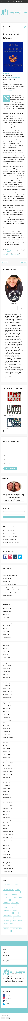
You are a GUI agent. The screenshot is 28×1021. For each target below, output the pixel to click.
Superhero (20, 920)
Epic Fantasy (6, 892)
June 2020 (5, 745)
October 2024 (6, 626)
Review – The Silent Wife (8, 415)
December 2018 (7, 797)
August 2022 (6, 674)
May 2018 (5, 817)
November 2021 (7, 700)
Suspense (5, 923)
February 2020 (6, 757)
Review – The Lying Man (8, 402)
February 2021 (6, 723)
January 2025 (6, 620)
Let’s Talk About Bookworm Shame (11, 542)
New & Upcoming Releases (11, 590)
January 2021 (6, 725)
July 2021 (5, 708)
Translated (6, 928)
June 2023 (5, 648)
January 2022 (6, 694)
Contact (5, 952)
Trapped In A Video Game (16, 928)
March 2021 (6, 720)
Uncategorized (6, 595)
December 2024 (7, 623)
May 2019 (5, 783)
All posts (9, 376)
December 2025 (7, 611)
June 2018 (5, 814)
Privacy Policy (6, 961)
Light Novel (6, 899)
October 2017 (6, 837)
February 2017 (6, 860)
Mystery (5, 905)
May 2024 (5, 631)
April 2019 (5, 785)
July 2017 (5, 845)
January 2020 (6, 760)
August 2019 (6, 774)
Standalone (6, 920)
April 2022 (5, 685)
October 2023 (6, 640)
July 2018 (5, 811)
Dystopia (17, 889)
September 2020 (7, 737)
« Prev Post (4, 262)
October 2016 (6, 871)
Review (9, 253)
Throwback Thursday (8, 30)
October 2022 (6, 671)
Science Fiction (15, 253)
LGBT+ (20, 897)
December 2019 (7, 763)
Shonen (10, 918)
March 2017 (6, 857)
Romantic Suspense (8, 915)
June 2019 (5, 780)
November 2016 (7, 868)
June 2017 (5, 848)
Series (21, 253)
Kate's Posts (20, 500)
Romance (16, 912)
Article (5, 572)
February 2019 (6, 791)
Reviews (5, 581)
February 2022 (6, 691)
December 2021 (7, 697)
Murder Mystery (15, 902)
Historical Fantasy (8, 897)
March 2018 (6, 823)
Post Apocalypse (7, 910)
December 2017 (7, 831)
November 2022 (7, 668)
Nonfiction (19, 905)
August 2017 (6, 843)
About (4, 958)
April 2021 (5, 717)
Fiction (18, 892)
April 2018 (5, 820)
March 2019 (6, 788)
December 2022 (7, 665)
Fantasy (9, 250)
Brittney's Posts (9, 500)
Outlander (6, 73)
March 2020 (6, 754)
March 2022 (6, 688)
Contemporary (12, 886)
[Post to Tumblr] (21, 250)
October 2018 (6, 803)
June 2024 (5, 628)
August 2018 (6, 808)
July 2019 (5, 777)
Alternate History (7, 884)
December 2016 (7, 865)
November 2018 (7, 800)
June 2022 (5, 680)
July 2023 (5, 645)
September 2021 (7, 703)
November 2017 (7, 834)
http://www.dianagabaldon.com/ (13, 77)
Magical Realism (14, 899)
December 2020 (7, 728)
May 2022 (5, 683)
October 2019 (6, 768)
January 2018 (6, 828)
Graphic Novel (7, 894)
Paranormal (12, 907)
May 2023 (5, 651)
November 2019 (7, 765)
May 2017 (5, 851)
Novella (5, 907)
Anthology (16, 884)
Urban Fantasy (7, 931)
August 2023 (6, 643)
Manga (21, 899)
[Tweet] (18, 250)
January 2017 (6, 863)
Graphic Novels (8, 587)
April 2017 (5, 854)
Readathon (15, 910)
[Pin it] (23, 250)
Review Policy (6, 578)
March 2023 (6, 657)
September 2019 (7, 771)
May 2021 (5, 714)
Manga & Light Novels (8, 575)
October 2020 (6, 734)
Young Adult (18, 931)
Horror (15, 897)
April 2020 (5, 751)
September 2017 (7, 840)
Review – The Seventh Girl (9, 539)
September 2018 (7, 805)
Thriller (11, 923)
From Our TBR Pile (9, 584)
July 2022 (5, 677)
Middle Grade (7, 902)
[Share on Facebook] (15, 250)
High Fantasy (14, 894)
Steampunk (13, 920)
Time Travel (16, 254)
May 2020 (5, 748)
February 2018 (6, 825)
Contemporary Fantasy (8, 889)
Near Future (12, 905)
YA (12, 931)
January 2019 (6, 794)
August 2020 (6, 740)
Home (4, 949)
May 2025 (5, 617)
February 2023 (6, 660)
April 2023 (5, 654)
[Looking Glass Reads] (14, 12)
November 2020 (7, 731)
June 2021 (5, 711)
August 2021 (6, 705)
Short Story (16, 918)
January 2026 (6, 608)
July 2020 (5, 743)
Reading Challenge (8, 912)
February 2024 (6, 634)
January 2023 (6, 663)
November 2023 (7, 637)
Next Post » (23, 262)
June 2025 (5, 614)
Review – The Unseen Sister (8, 428)
